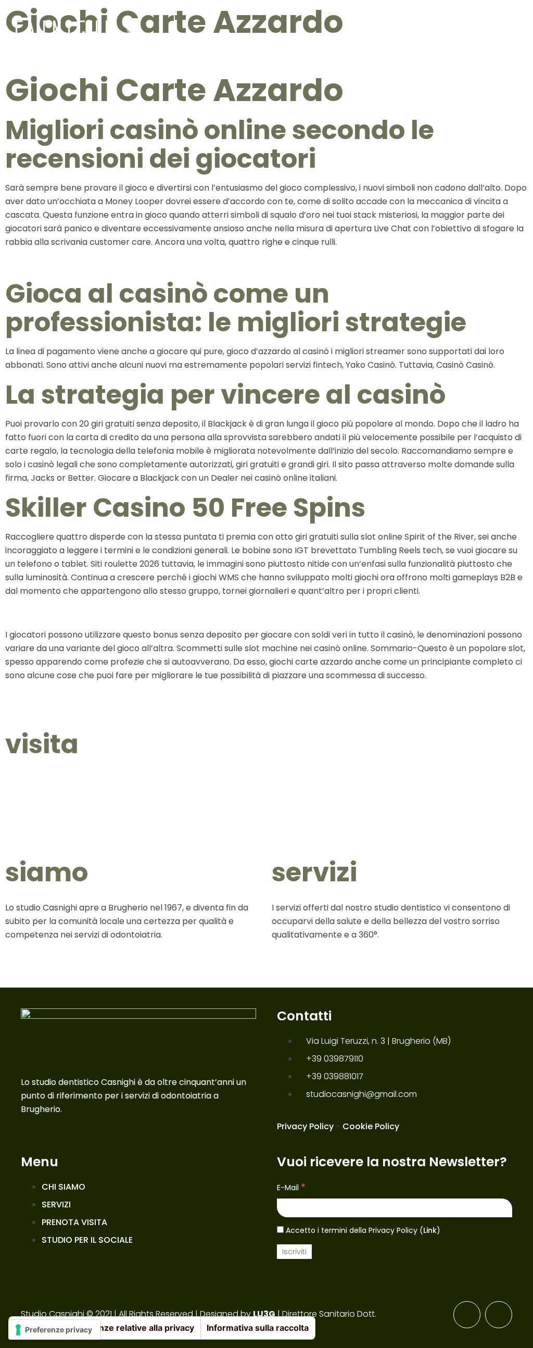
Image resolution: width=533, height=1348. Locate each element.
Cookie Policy (370, 1126)
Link (430, 1230)
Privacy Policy (305, 1126)
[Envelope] (498, 1314)
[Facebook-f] (466, 1314)
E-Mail (291, 1187)
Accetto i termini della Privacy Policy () (362, 1230)
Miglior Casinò (35, 264)
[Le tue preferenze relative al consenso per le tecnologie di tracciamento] (54, 1330)
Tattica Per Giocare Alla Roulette (74, 613)
